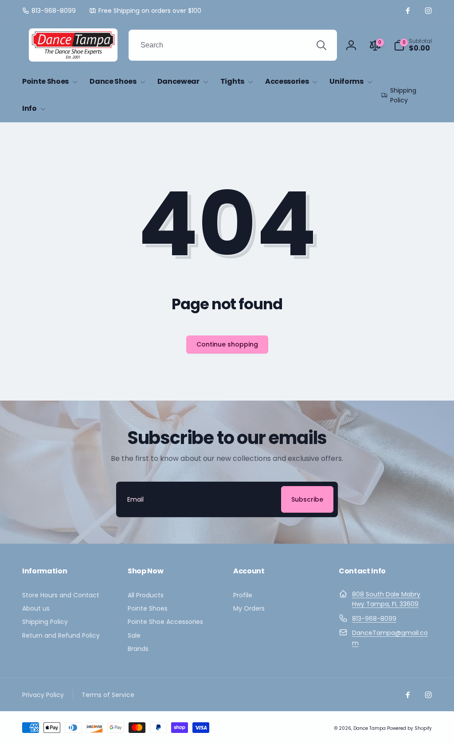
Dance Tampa (369, 728)
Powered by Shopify (409, 728)
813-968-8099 (374, 618)
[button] (413, 45)
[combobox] (233, 45)
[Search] (321, 45)
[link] (49, 11)
